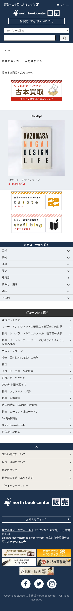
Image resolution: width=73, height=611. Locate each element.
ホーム (7, 50)
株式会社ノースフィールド (17, 530)
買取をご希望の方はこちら (20, 4)
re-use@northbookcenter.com (26, 537)
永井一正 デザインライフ (24, 181)
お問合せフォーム (36, 519)
